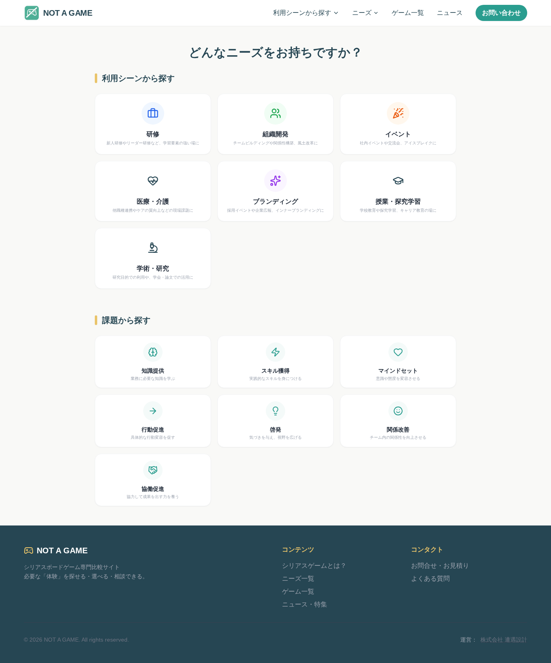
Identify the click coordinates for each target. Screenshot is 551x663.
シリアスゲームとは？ (314, 565)
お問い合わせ (501, 12)
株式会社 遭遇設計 (503, 639)
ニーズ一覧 (298, 578)
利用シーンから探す (302, 12)
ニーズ (362, 12)
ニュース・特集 (304, 604)
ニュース (450, 12)
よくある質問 (430, 578)
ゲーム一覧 (408, 12)
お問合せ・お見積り (440, 565)
